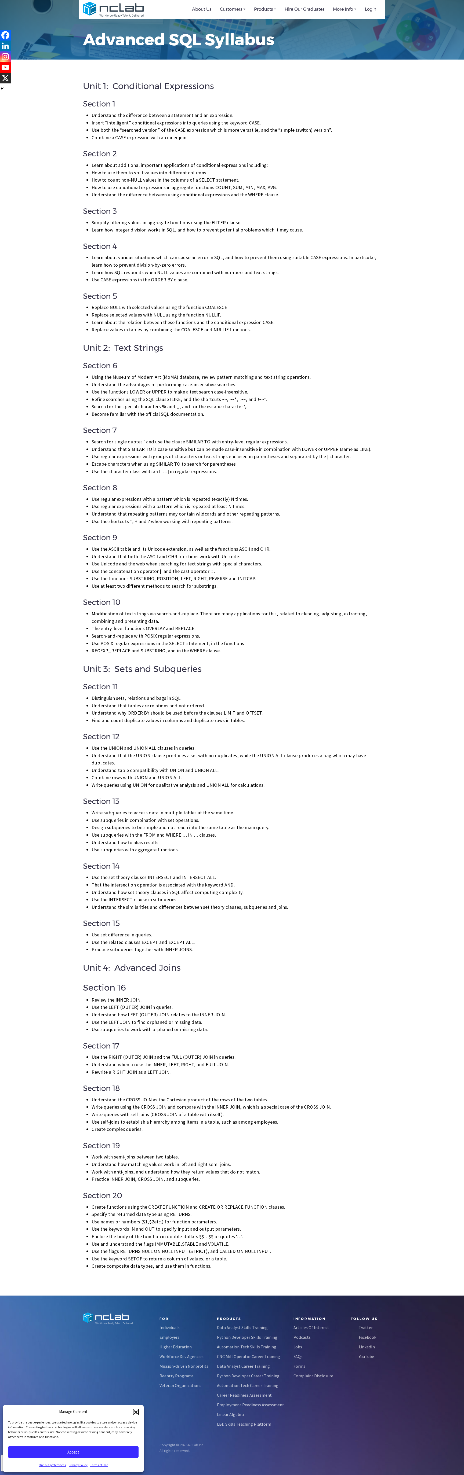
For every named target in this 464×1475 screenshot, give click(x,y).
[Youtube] (5, 67)
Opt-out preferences (52, 1465)
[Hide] (2, 88)
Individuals (170, 1327)
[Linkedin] (5, 46)
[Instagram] (5, 56)
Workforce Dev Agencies (182, 1356)
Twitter (366, 1327)
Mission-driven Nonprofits (184, 1366)
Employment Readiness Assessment (250, 1404)
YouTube (366, 1356)
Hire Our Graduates (304, 9)
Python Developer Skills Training (247, 1337)
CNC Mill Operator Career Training (248, 1356)
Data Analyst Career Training (243, 1366)
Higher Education (176, 1346)
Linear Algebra (230, 1414)
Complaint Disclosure (313, 1375)
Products (263, 9)
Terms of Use (99, 1465)
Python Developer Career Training (248, 1375)
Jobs (297, 1346)
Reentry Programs (177, 1375)
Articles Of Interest (311, 1327)
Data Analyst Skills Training (242, 1327)
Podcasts (302, 1337)
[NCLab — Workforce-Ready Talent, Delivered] (113, 9)
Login (370, 9)
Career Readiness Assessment (244, 1395)
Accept (73, 1452)
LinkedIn (367, 1346)
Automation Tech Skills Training (246, 1346)
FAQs (298, 1356)
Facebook (367, 1337)
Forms (299, 1366)
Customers (231, 9)
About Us (201, 9)
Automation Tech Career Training (247, 1385)
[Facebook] (5, 35)
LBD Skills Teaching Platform (244, 1424)
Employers (169, 1337)
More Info (343, 9)
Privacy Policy (78, 1465)
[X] (5, 78)
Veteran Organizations (180, 1385)
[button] (136, 1411)
